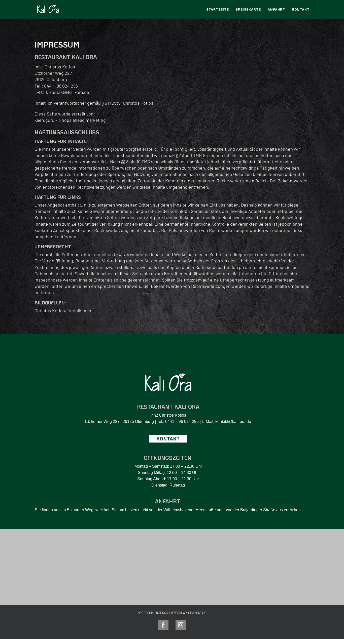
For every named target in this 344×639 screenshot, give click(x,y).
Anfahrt (276, 9)
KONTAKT (200, 613)
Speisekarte (248, 9)
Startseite (217, 9)
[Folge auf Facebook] (163, 625)
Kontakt (300, 9)
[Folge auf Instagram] (181, 625)
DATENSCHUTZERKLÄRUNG (174, 613)
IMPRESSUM (145, 613)
